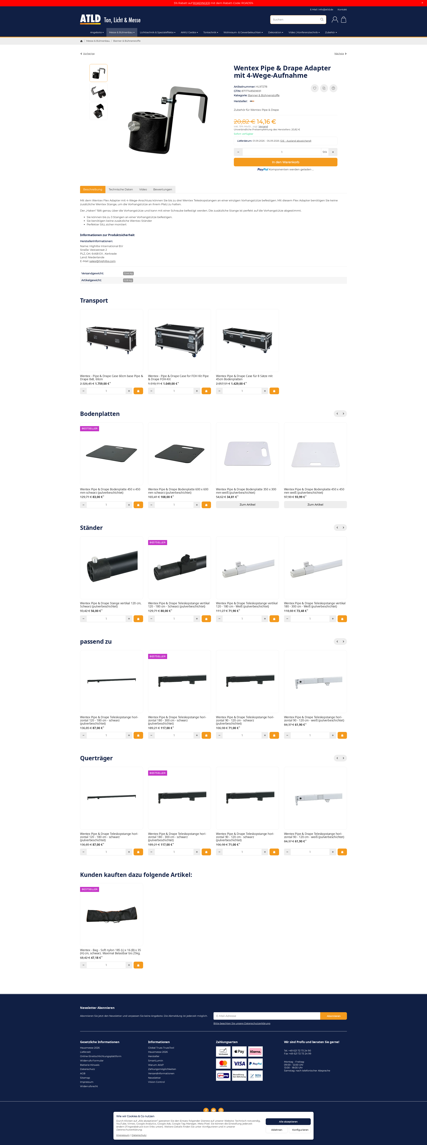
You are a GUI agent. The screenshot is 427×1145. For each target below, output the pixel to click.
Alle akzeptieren (288, 1121)
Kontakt (342, 9)
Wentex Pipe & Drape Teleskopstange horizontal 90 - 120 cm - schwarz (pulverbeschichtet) (245, 720)
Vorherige (89, 53)
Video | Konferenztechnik (303, 32)
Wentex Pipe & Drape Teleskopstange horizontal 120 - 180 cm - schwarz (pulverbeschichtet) (109, 720)
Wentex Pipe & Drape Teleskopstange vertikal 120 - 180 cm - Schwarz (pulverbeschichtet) (179, 605)
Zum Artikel (247, 504)
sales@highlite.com (102, 261)
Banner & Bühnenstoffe (264, 95)
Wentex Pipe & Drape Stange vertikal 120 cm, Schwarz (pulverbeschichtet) (110, 605)
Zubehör (330, 32)
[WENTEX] (253, 101)
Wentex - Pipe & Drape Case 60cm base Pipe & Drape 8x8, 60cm (111, 377)
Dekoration (274, 32)
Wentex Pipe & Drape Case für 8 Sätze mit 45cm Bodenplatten (244, 377)
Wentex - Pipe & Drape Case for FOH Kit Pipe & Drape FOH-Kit (178, 377)
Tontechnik (209, 32)
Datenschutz (139, 1135)
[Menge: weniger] (238, 152)
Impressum (123, 1135)
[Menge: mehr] (332, 152)
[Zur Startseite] (120, 20)
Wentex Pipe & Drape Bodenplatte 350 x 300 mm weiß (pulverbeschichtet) (246, 491)
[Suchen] (322, 19)
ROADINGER (201, 3)
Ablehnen (276, 1129)
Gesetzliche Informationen (99, 1042)
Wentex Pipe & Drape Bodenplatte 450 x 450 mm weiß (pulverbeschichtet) (314, 491)
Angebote (96, 32)
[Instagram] (221, 1110)
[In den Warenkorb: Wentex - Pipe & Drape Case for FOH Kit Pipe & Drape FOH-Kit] (206, 391)
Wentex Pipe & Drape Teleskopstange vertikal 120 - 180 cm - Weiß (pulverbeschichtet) (247, 605)
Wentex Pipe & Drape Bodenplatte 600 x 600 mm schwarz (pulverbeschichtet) (178, 491)
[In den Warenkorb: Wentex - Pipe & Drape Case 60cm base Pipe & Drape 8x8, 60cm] (138, 391)
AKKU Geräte (188, 32)
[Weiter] (343, 413)
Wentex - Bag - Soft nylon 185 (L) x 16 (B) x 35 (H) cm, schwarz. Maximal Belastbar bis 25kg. (110, 951)
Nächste (339, 53)
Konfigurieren (300, 1129)
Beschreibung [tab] (92, 189)
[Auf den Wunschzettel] (315, 88)
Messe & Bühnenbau (121, 32)
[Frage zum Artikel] (333, 88)
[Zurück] (337, 413)
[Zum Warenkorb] (343, 19)
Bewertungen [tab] (162, 189)
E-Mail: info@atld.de (321, 9)
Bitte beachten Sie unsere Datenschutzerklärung (242, 1023)
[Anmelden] (335, 19)
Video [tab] (143, 189)
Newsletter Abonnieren (97, 1008)
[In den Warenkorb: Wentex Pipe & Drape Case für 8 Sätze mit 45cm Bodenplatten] (274, 391)
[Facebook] (206, 1110)
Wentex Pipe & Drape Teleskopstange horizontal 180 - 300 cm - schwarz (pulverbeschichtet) (177, 720)
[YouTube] (213, 1110)
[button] (98, 73)
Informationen (159, 1042)
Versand (263, 126)
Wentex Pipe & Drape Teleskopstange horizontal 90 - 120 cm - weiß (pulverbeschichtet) (314, 719)
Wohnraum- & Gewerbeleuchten (242, 32)
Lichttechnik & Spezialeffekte (156, 32)
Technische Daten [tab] (121, 189)
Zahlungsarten (227, 1042)
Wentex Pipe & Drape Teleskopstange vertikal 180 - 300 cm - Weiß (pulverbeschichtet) (315, 605)
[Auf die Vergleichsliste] (324, 88)
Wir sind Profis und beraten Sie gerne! (311, 1042)
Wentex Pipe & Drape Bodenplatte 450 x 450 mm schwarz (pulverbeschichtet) (110, 491)
